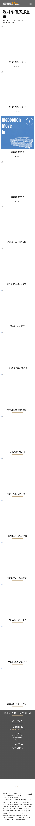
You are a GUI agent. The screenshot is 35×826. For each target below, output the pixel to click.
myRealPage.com (20, 786)
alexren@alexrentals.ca (19, 729)
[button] (13, 744)
